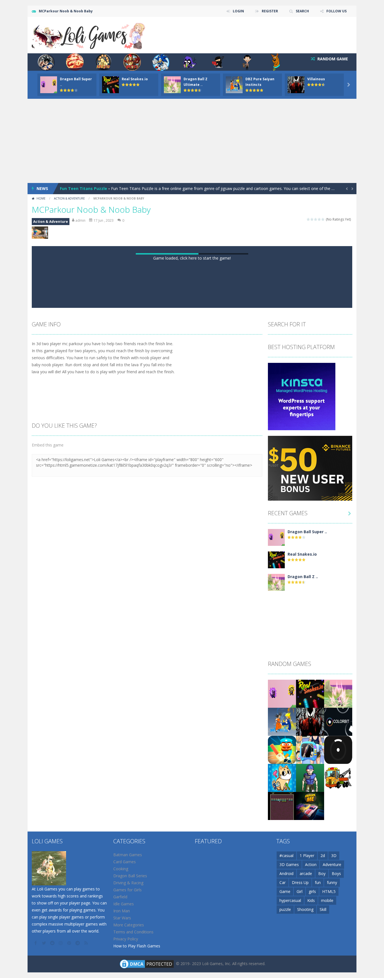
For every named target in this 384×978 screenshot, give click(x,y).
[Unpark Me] (310, 805)
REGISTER (270, 11)
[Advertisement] (192, 141)
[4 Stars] (319, 219)
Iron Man (121, 910)
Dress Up (300, 882)
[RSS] (86, 943)
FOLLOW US (336, 11)
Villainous (316, 79)
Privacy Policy (125, 939)
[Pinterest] (69, 943)
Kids (311, 900)
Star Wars (122, 917)
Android (286, 873)
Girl (299, 891)
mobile (327, 900)
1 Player (307, 855)
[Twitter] (44, 943)
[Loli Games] (89, 34)
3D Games (289, 864)
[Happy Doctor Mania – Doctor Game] (310, 749)
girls (312, 891)
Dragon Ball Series (130, 875)
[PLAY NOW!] (48, 84)
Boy (322, 873)
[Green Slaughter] (310, 777)
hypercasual (290, 900)
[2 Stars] (312, 219)
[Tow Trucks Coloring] (338, 777)
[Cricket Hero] (282, 749)
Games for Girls (127, 889)
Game (284, 891)
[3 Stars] (316, 219)
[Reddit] (53, 943)
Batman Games (127, 854)
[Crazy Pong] (338, 749)
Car (282, 882)
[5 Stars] (323, 219)
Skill (323, 909)
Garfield (120, 896)
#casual (286, 855)
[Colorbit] (338, 721)
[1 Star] (308, 219)
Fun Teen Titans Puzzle (83, 188)
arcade (306, 873)
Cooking (120, 868)
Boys (336, 873)
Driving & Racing (128, 882)
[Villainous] (310, 721)
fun (318, 882)
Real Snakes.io (135, 79)
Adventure (332, 864)
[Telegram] (78, 943)
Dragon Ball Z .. (303, 576)
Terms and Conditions (133, 932)
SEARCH (302, 11)
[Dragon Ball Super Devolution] (276, 537)
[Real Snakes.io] (276, 559)
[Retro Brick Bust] (282, 805)
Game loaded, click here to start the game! (192, 258)
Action (311, 864)
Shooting (305, 909)
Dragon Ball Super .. (307, 531)
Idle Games (123, 903)
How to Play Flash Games (136, 946)
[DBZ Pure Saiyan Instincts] (282, 721)
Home (41, 198)
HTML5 (329, 891)
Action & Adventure (69, 198)
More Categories (128, 924)
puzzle (285, 909)
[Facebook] (36, 943)
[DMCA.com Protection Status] (147, 963)
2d (322, 855)
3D (333, 855)
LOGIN (238, 11)
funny (332, 882)
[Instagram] (61, 943)
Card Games (124, 861)
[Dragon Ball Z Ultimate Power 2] (276, 582)
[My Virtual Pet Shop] (282, 777)
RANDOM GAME (332, 58)
